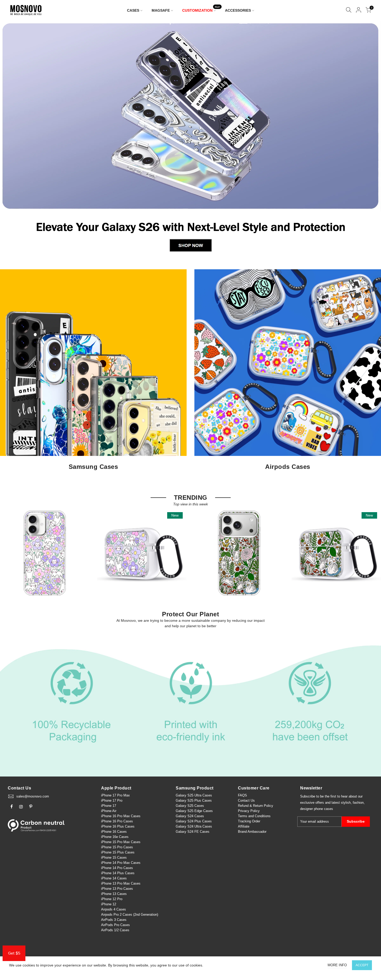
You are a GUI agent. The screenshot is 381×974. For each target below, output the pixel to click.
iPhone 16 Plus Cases (118, 826)
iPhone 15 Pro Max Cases (120, 842)
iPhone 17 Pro (111, 800)
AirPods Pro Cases (115, 925)
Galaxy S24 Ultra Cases (194, 826)
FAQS (242, 795)
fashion (358, 802)
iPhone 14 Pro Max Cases (120, 863)
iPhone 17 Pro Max (115, 795)
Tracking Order (249, 821)
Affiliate (243, 826)
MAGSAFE (161, 10)
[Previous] (12, 139)
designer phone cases (316, 809)
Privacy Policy (249, 811)
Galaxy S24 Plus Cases (194, 821)
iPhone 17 (108, 806)
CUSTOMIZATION (201, 9)
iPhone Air (108, 811)
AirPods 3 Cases (113, 920)
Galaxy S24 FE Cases (192, 832)
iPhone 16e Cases (115, 837)
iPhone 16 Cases (114, 832)
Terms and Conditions (254, 816)
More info (337, 965)
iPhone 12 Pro (111, 899)
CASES (133, 10)
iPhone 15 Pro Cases (117, 847)
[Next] (368, 139)
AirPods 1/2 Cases (115, 930)
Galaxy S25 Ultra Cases (194, 795)
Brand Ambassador (252, 832)
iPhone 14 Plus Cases (118, 873)
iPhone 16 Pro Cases (117, 821)
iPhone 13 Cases (114, 894)
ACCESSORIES (238, 10)
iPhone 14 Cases (114, 878)
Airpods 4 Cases (113, 909)
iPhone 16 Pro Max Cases (120, 816)
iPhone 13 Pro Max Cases (120, 883)
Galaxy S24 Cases (190, 816)
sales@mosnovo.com (32, 796)
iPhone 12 (108, 904)
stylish (346, 802)
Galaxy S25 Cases (190, 806)
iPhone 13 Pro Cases (117, 889)
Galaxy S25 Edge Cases (194, 811)
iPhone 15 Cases (114, 857)
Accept (362, 965)
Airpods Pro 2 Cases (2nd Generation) (129, 914)
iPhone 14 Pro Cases (117, 868)
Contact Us (246, 800)
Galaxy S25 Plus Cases (194, 800)
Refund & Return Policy (255, 806)
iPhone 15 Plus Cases (118, 852)
